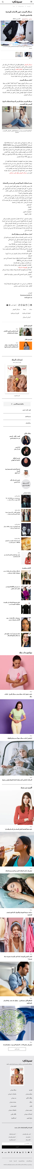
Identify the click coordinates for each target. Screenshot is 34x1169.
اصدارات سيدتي (28, 1114)
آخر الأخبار (13, 1118)
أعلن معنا (15, 1161)
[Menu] (31, 2)
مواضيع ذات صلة (25, 652)
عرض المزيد (17, 1049)
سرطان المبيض (28, 64)
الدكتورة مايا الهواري (15, 460)
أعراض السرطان (27, 317)
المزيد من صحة (26, 787)
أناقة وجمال (28, 1140)
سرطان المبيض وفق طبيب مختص (18, 173)
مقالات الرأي (27, 433)
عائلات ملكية (17, 510)
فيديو (30, 1090)
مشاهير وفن (28, 1137)
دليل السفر (29, 1118)
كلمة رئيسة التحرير (19, 404)
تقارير (31, 1106)
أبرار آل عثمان (17, 449)
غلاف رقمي (13, 1114)
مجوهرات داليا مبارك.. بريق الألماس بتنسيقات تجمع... (13, 619)
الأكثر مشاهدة (26, 568)
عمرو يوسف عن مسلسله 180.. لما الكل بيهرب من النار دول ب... (13, 499)
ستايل (30, 1102)
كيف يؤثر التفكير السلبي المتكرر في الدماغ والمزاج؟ (12, 556)
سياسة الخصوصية (22, 1161)
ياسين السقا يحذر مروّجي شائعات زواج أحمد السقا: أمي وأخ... (12, 527)
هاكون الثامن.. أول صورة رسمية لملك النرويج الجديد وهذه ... (13, 513)
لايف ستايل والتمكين (26, 1134)
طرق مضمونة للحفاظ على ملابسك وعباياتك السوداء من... (11, 603)
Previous (30, 33)
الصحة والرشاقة (12, 1134)
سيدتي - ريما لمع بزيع (27, 19)
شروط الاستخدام (29, 1161)
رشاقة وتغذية (17, 539)
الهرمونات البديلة (23, 267)
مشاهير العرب (17, 496)
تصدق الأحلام (28, 416)
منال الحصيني (17, 482)
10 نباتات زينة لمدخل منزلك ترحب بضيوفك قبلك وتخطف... (11, 572)
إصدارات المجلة (17, 359)
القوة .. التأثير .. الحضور (27, 410)
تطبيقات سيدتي (12, 1110)
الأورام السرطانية (15, 313)
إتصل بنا (10, 1161)
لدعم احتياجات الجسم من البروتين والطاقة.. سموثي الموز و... (12, 541)
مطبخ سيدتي (29, 1094)
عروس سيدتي (28, 1110)
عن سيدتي (13, 1098)
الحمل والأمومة (12, 1140)
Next (4, 33)
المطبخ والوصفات (11, 1137)
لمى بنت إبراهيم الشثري (15, 438)
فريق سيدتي (13, 1106)
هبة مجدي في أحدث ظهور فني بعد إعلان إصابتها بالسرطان (12, 635)
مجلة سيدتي (13, 1090)
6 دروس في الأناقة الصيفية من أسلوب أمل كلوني (13, 588)
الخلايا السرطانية (26, 313)
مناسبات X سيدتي (12, 1094)
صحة (24, 309)
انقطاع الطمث (18, 69)
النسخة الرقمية (17, 396)
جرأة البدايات (28, 423)
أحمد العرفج (17, 473)
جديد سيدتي (27, 493)
